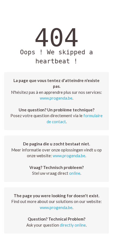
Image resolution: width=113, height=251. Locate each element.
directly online (73, 224)
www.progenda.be (56, 97)
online (74, 173)
